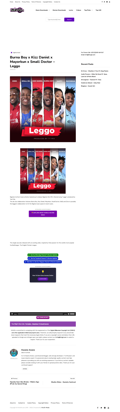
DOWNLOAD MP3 (43, 317)
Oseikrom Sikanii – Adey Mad (90, 83)
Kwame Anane (28, 350)
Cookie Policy (31, 403)
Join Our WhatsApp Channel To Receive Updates (44, 255)
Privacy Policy (26, 2)
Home (11, 2)
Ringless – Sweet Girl (88, 86)
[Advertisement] (60, 35)
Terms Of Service (36, 2)
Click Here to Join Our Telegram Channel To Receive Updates (44, 262)
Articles (25, 369)
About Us (17, 2)
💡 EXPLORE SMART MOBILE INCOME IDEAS (42, 214)
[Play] (12, 314)
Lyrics (71, 10)
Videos (78, 10)
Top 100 (98, 10)
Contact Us (57, 2)
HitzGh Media (45, 407)
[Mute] (68, 314)
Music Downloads (42, 10)
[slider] (72, 313)
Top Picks (87, 10)
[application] (43, 314)
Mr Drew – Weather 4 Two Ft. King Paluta (94, 71)
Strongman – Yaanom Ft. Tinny (91, 80)
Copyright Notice (47, 2)
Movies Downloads (59, 10)
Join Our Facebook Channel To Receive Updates (43, 258)
